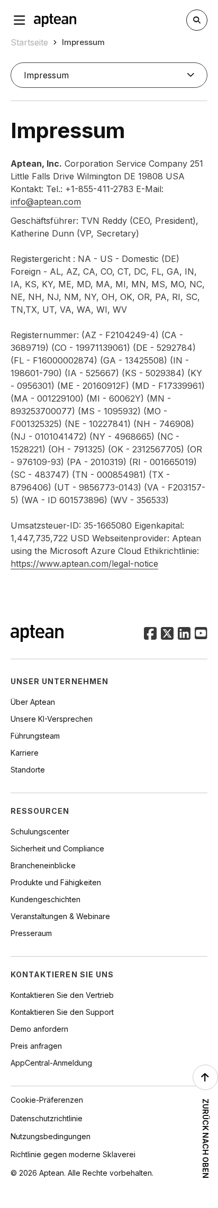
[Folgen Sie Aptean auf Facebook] (150, 634)
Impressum (46, 75)
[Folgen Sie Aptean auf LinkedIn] (184, 634)
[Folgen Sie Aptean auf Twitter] (167, 634)
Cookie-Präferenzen (47, 1099)
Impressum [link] (83, 42)
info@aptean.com (46, 201)
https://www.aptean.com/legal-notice (84, 563)
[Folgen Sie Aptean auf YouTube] (201, 634)
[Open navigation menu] (19, 20)
